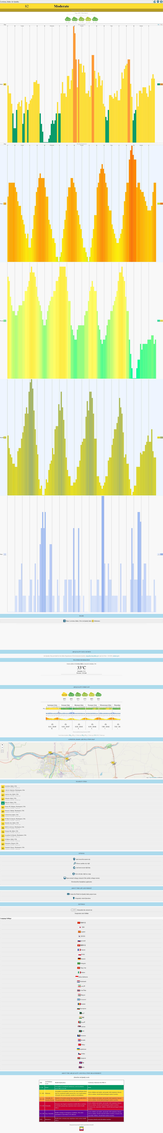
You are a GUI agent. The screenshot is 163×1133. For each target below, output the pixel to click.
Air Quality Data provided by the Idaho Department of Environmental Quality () (71, 656)
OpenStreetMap (153, 777)
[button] (50, 753)
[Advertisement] (51, 637)
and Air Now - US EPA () (109, 656)
